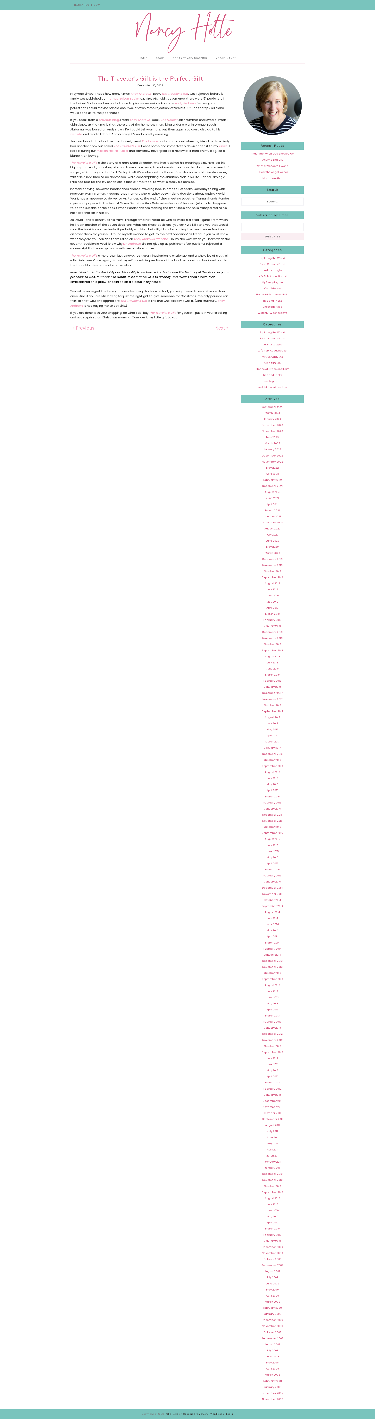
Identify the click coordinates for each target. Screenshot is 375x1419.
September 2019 (272, 577)
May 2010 (272, 1216)
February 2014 (272, 949)
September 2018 (272, 650)
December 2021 (272, 486)
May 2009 (272, 1289)
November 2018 (272, 638)
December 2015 (272, 815)
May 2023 (272, 437)
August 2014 (272, 912)
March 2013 (272, 1015)
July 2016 (272, 778)
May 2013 (272, 1003)
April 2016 (272, 790)
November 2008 (272, 1326)
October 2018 (272, 644)
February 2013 (272, 1022)
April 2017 (273, 735)
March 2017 (272, 741)
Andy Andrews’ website (151, 239)
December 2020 (272, 522)
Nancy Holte (187, 31)
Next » (221, 328)
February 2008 (272, 1381)
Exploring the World (272, 258)
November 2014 (272, 894)
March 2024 (272, 413)
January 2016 (272, 809)
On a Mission (272, 288)
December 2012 (272, 1034)
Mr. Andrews (132, 244)
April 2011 (272, 1149)
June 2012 (272, 1064)
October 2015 (272, 827)
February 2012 (272, 1089)
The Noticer (169, 120)
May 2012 (272, 1070)
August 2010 (272, 1198)
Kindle (223, 146)
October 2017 (272, 705)
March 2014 (272, 943)
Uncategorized (272, 307)
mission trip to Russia (113, 151)
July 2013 (272, 991)
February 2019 (272, 620)
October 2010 (272, 1186)
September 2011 (272, 1119)
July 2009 (272, 1277)
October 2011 (272, 1113)
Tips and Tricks (272, 301)
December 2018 (272, 632)
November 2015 (272, 821)
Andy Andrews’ (142, 94)
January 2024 (272, 419)
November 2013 (272, 967)
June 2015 (272, 851)
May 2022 (272, 468)
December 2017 (272, 693)
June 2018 (272, 668)
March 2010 (272, 1228)
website (76, 134)
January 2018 (272, 687)
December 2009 (272, 1247)
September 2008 (273, 1338)
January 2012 (272, 1095)
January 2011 (272, 1168)
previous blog (109, 120)
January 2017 (272, 748)
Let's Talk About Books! (272, 276)
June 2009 (272, 1283)
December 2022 (272, 455)
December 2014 (272, 888)
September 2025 (273, 407)
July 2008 (272, 1350)
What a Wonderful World (272, 166)
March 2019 (272, 614)
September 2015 (272, 833)
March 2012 (272, 1082)
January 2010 (272, 1241)
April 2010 (272, 1222)
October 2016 (272, 760)
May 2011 (272, 1143)
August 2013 (272, 985)
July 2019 (272, 589)
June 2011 (273, 1137)
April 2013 (272, 1009)
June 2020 (272, 541)
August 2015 (272, 839)
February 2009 (272, 1308)
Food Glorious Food (272, 264)
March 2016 (272, 796)
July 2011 (272, 1131)
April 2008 (272, 1368)
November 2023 (272, 431)
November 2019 (272, 565)
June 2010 (272, 1210)
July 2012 (272, 1058)
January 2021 (272, 516)
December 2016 (272, 754)
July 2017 (272, 723)
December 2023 (272, 425)
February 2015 (272, 875)
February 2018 (272, 681)
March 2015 (272, 869)
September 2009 (273, 1265)
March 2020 (272, 553)
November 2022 (272, 462)
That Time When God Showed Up (272, 153)
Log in (230, 1413)
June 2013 (272, 997)
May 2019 (272, 602)
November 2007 (272, 1399)
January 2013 (272, 1028)
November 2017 (272, 699)
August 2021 (272, 492)
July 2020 (272, 535)
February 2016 (272, 802)
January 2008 (272, 1387)
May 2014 (273, 930)
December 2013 (272, 961)
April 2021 (272, 504)
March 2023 (272, 443)
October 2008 (272, 1332)
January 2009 (272, 1314)
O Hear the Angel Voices (272, 172)
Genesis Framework (195, 1413)
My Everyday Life (272, 282)
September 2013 (272, 979)
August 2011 (272, 1125)
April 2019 (272, 608)
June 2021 (272, 498)
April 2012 (272, 1076)
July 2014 (272, 918)
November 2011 (272, 1107)
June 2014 (272, 924)
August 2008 (272, 1344)
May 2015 (272, 857)
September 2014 (272, 906)
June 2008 (272, 1356)
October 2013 (272, 973)
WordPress (217, 1413)
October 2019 (272, 571)
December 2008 (272, 1320)
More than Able (272, 178)
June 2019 (272, 595)
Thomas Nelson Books (122, 98)
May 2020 (272, 547)
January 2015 (272, 881)
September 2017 (272, 711)
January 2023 (272, 449)
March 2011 (272, 1155)
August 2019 (272, 583)
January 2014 (272, 955)
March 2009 (272, 1302)
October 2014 (272, 900)
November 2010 (272, 1180)
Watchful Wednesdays (272, 313)
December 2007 (272, 1393)
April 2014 (272, 936)
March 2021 (272, 510)
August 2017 (272, 717)
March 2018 (272, 675)
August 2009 (272, 1271)
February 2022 (272, 480)
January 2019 (272, 626)
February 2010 (272, 1235)
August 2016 (272, 772)
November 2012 (272, 1040)
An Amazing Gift (272, 160)
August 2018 (272, 656)
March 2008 (272, 1375)
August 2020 (272, 528)
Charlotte (172, 1413)
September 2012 (272, 1052)
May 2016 (272, 784)
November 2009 (272, 1253)
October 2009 (272, 1259)
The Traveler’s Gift (175, 94)
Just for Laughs (272, 270)
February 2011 (272, 1162)
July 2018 (272, 662)
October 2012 (272, 1046)
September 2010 (272, 1192)
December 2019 (272, 559)
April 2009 (272, 1296)
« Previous (83, 328)
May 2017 (272, 729)
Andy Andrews (186, 103)
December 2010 (272, 1174)
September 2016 (272, 766)
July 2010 (272, 1204)
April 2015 (272, 863)
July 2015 (272, 845)
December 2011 (272, 1101)
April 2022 (272, 474)
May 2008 (272, 1362)
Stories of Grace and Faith (272, 294)
